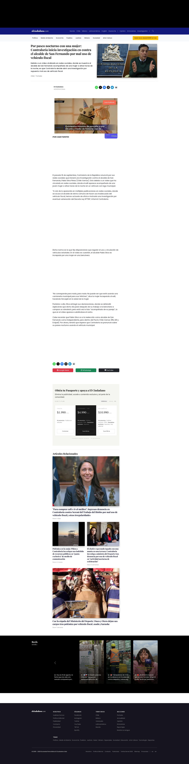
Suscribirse (85, 431)
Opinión (123, 31)
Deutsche (112, 31)
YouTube (109, 370)
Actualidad (121, 718)
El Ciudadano (58, 87)
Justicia (78, 38)
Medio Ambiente (47, 38)
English (104, 31)
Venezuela (99, 721)
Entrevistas (131, 31)
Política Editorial (58, 718)
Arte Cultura (107, 38)
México (84, 31)
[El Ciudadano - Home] (40, 31)
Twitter (76, 721)
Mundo (72, 31)
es (152, 751)
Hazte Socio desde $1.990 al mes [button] (145, 38)
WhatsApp (86, 370)
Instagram (78, 718)
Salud (95, 740)
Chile (78, 31)
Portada (39, 76)
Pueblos (69, 38)
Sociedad (96, 38)
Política (35, 38)
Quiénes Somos (58, 715)
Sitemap (137, 751)
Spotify (76, 730)
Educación (124, 740)
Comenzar (65, 431)
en (156, 751)
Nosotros (89, 751)
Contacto (56, 724)
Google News (63, 370)
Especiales (108, 740)
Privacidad (57, 727)
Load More (94, 696)
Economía (59, 38)
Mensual (104, 401)
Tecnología (143, 740)
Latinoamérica (94, 31)
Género (87, 38)
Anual (112, 401)
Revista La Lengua (123, 730)
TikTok (76, 727)
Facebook (77, 715)
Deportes (151, 740)
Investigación (142, 31)
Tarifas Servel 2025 (127, 751)
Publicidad (56, 721)
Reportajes (121, 727)
